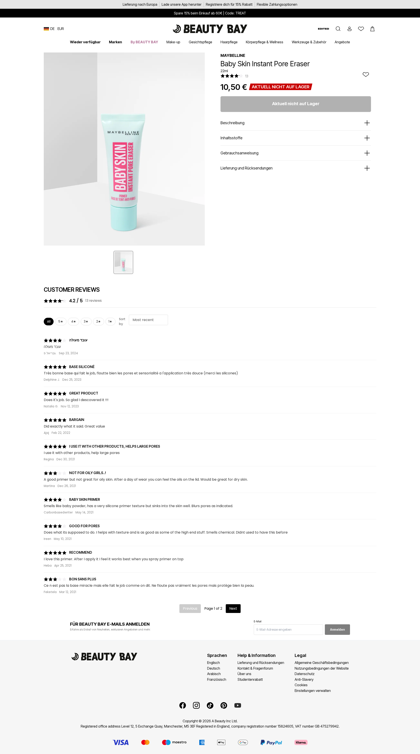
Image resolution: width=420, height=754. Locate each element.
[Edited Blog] (323, 29)
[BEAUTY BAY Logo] (210, 28)
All (49, 321)
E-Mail (257, 621)
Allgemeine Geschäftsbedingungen (322, 662)
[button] (338, 29)
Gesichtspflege (200, 42)
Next (233, 608)
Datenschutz (305, 674)
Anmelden (337, 629)
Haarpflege (229, 42)
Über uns (244, 674)
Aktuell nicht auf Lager (295, 103)
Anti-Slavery (304, 679)
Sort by (122, 321)
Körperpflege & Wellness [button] (264, 42)
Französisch (216, 679)
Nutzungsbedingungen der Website (322, 668)
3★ (86, 321)
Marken (115, 42)
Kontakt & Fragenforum (255, 668)
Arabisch (214, 674)
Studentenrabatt (250, 679)
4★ (73, 321)
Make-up (173, 42)
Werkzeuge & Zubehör (309, 42)
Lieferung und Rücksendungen (261, 662)
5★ (60, 321)
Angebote (342, 42)
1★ (110, 321)
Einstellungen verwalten (313, 690)
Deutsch (213, 668)
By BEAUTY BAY (144, 42)
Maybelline (232, 55)
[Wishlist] (361, 29)
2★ (98, 321)
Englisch (213, 662)
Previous (190, 608)
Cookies (301, 685)
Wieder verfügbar (85, 42)
